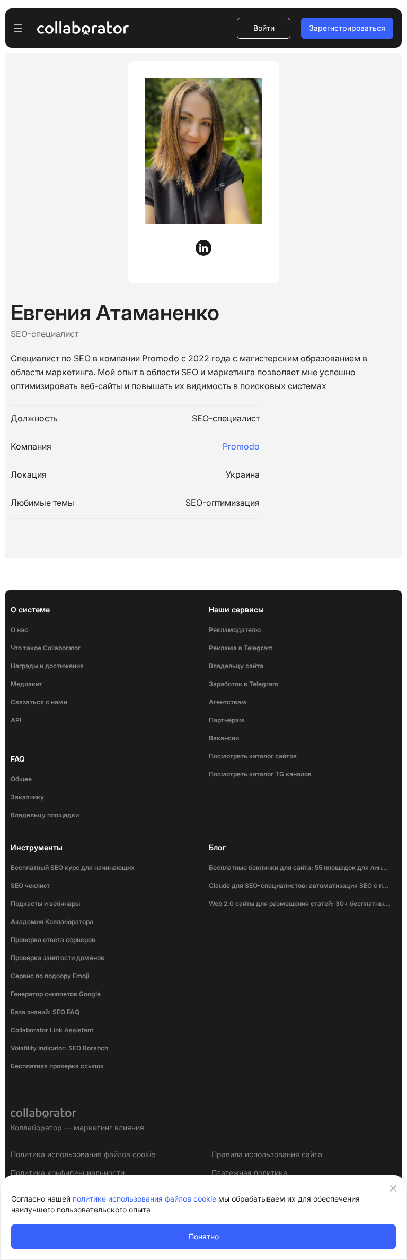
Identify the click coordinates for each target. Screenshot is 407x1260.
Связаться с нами (39, 702)
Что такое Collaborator (46, 648)
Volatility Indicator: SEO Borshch (59, 1048)
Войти (264, 27)
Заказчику (27, 797)
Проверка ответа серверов (53, 940)
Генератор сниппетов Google (56, 994)
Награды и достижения (47, 666)
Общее (21, 779)
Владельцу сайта (236, 666)
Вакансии (224, 738)
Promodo (241, 446)
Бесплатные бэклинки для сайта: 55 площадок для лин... (298, 867)
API (16, 720)
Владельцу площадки (45, 815)
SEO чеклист (30, 886)
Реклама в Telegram (241, 648)
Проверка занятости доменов (57, 958)
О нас (19, 630)
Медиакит (26, 684)
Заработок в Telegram (243, 684)
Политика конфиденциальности (68, 1172)
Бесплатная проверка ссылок (57, 1066)
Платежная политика (249, 1172)
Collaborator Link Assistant (52, 1030)
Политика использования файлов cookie (83, 1154)
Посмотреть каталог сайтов (253, 756)
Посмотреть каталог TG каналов (260, 774)
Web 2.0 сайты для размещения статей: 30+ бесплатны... (299, 904)
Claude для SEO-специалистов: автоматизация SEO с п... (299, 886)
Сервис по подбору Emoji (50, 976)
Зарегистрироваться (347, 27)
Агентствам (227, 702)
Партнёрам (226, 720)
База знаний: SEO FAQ (45, 1012)
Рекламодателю (235, 630)
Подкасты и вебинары (45, 904)
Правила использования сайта (266, 1154)
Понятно (204, 1236)
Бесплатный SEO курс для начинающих (73, 867)
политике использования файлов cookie (144, 1198)
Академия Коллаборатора (52, 922)
